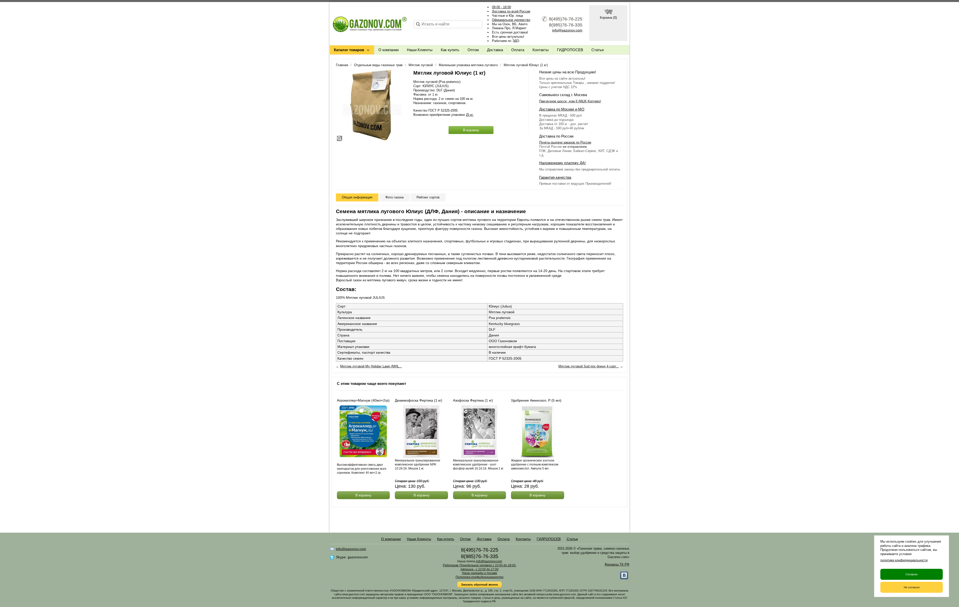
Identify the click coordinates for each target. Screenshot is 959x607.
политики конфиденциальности (904, 560)
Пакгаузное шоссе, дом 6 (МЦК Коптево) (570, 101)
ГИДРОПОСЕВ (570, 50)
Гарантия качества (555, 177)
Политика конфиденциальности (479, 577)
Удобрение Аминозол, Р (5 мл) (536, 400)
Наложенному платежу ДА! (562, 163)
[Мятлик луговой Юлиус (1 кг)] (372, 106)
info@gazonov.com (567, 30)
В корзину (471, 130)
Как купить (450, 50)
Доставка (495, 50)
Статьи (597, 50)
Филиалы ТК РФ (617, 564)
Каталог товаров (349, 50)
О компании (388, 50)
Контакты (540, 50)
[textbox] (448, 24)
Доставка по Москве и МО (561, 109)
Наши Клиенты (420, 50)
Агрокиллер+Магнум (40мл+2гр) (363, 400)
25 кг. (470, 115)
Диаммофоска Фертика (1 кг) (418, 400)
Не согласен (912, 587)
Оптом (473, 50)
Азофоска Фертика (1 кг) (473, 400)
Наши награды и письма (479, 573)
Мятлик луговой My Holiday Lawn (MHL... (371, 366)
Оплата (517, 50)
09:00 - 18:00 (501, 7)
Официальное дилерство (511, 20)
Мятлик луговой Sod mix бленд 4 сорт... (588, 366)
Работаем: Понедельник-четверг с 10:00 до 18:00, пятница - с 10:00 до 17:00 (479, 567)
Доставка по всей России (511, 11)
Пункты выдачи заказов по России (565, 142)
